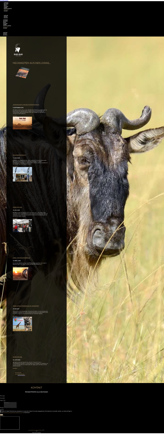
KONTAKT (6, 10)
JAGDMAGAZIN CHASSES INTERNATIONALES (26, 104)
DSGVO (2, 409)
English (5, 16)
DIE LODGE (6, 3)
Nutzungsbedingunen (32, 430)
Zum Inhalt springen (4, 0)
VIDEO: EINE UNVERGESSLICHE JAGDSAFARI (26, 306)
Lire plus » (15, 116)
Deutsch (6, 17)
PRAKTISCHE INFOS (8, 8)
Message (2, 407)
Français (6, 15)
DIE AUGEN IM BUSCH (19, 155)
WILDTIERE (6, 6)
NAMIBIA (5, 7)
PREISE (5, 5)
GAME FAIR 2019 (17, 207)
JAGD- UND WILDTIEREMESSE (21, 258)
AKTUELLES (6, 9)
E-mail (1, 398)
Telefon (1, 400)
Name (1, 395)
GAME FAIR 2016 (17, 357)
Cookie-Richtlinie (39, 430)
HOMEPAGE (6, 2)
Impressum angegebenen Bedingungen (13, 412)
